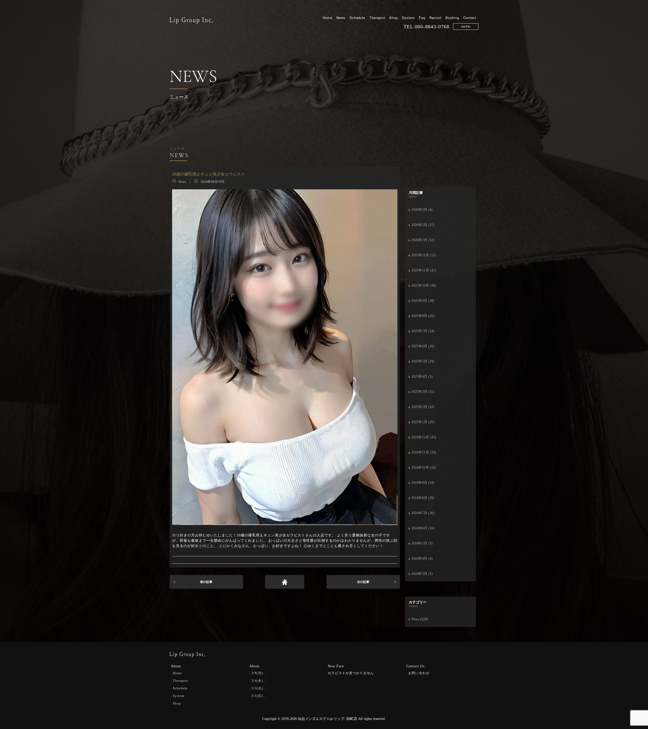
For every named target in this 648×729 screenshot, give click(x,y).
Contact (469, 17)
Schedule (357, 17)
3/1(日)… (258, 696)
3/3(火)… (258, 688)
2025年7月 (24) (422, 331)
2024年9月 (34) (422, 483)
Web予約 (465, 26)
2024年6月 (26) (422, 528)
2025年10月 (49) (423, 285)
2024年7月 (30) (422, 513)
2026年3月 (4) (422, 210)
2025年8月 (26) (422, 316)
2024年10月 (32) (423, 467)
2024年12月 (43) (423, 437)
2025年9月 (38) (422, 301)
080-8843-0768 (432, 26)
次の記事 (363, 582)
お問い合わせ (419, 673)
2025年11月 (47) (423, 270)
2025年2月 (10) (422, 407)
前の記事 (206, 582)
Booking (452, 17)
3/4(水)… (258, 680)
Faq (422, 17)
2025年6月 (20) (422, 346)
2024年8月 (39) (422, 498)
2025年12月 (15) (423, 255)
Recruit (435, 17)
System (408, 17)
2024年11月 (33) (423, 452)
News (341, 17)
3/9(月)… (258, 673)
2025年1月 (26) (422, 422)
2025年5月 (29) (422, 361)
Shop (393, 17)
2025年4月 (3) (422, 376)
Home (327, 17)
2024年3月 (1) (422, 574)
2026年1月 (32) (422, 240)
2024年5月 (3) (422, 543)
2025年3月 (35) (422, 392)
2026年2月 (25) (422, 225)
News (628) (419, 619)
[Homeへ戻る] (284, 582)
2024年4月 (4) (422, 558)
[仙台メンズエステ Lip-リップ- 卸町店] (191, 19)
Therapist (377, 17)
